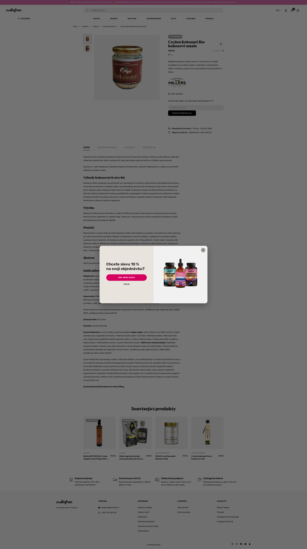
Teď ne (127, 284)
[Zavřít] (203, 250)
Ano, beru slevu (126, 277)
